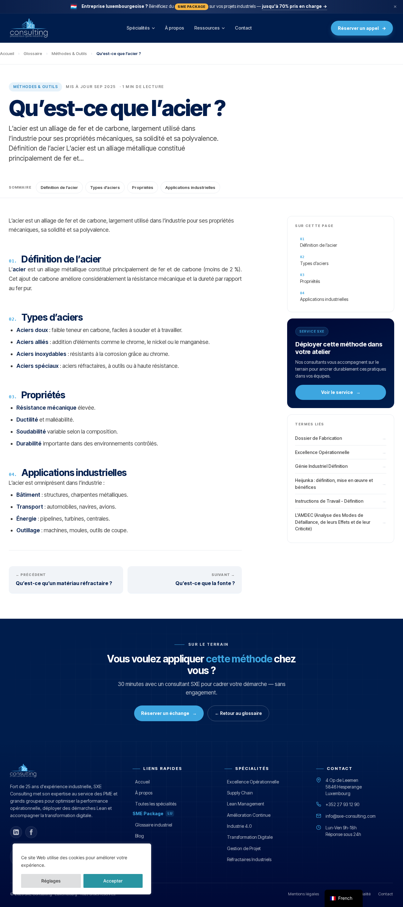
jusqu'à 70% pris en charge (294, 6)
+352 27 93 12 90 (342, 804)
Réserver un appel (362, 28)
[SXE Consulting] (29, 28)
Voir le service (340, 392)
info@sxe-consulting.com (351, 816)
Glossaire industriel (153, 824)
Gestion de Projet (244, 848)
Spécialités (138, 27)
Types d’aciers (105, 187)
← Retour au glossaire (238, 713)
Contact (243, 27)
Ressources (207, 27)
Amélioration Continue (248, 815)
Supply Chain (240, 792)
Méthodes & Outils (69, 53)
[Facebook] (31, 832)
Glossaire (33, 53)
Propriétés (142, 187)
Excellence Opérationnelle (253, 781)
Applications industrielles (190, 187)
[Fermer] (395, 6)
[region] (82, 868)
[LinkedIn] (16, 832)
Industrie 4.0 (239, 826)
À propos (174, 27)
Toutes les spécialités (155, 803)
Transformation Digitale (250, 837)
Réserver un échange (169, 713)
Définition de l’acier (59, 187)
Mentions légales (303, 893)
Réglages (51, 880)
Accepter (112, 880)
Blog (139, 835)
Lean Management (245, 803)
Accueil (7, 53)
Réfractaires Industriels (249, 859)
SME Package (152, 813)
